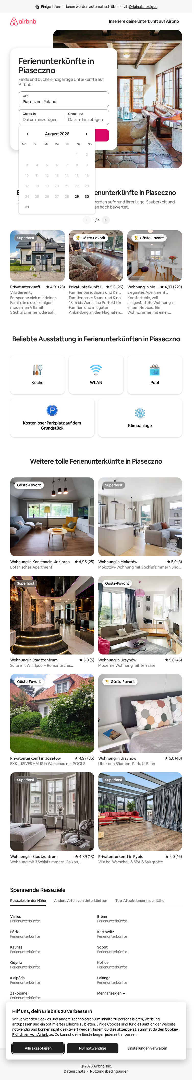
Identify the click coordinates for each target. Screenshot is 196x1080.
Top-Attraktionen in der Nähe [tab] (139, 900)
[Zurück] (87, 220)
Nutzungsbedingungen (109, 1071)
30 (87, 196)
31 (27, 207)
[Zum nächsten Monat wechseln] (86, 134)
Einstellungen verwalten (147, 1048)
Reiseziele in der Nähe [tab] (28, 900)
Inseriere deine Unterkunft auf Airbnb (144, 21)
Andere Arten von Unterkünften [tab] (80, 900)
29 (77, 196)
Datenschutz (74, 1071)
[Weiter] (106, 220)
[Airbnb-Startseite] (23, 21)
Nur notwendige (92, 1048)
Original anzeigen (143, 6)
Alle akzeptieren (38, 1048)
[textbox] (41, 119)
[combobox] (64, 102)
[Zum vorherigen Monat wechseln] (27, 134)
